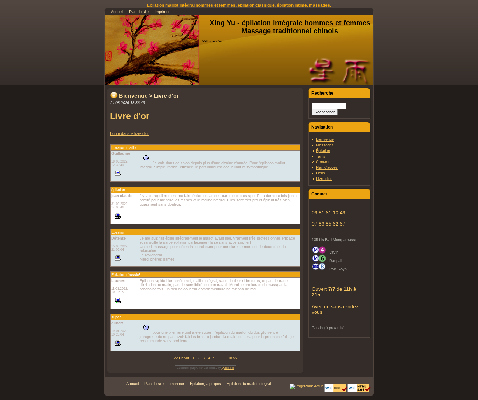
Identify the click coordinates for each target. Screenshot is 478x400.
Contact (322, 162)
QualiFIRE (228, 368)
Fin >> (232, 358)
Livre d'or (324, 179)
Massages (325, 145)
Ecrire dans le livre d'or (129, 133)
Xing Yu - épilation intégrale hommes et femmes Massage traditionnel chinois (290, 27)
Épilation (323, 151)
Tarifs (320, 156)
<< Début (181, 358)
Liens (320, 173)
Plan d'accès (327, 167)
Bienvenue (133, 96)
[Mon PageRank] (307, 386)
